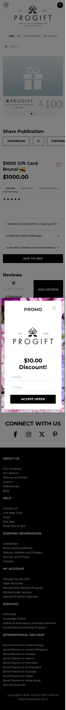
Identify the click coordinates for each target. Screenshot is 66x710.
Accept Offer (33, 399)
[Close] (54, 308)
